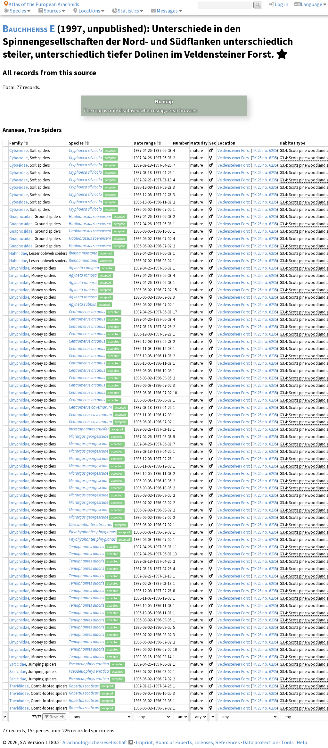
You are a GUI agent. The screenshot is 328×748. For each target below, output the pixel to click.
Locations (89, 10)
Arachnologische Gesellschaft (94, 742)
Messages (167, 10)
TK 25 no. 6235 (264, 150)
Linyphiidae (19, 267)
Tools (287, 742)
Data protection (260, 742)
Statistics (128, 10)
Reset (54, 716)
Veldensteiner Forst (233, 150)
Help (302, 742)
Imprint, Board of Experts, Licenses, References (188, 742)
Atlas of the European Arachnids (44, 4)
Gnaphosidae (20, 216)
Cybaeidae (18, 150)
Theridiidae (19, 685)
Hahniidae (18, 253)
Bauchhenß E (29, 28)
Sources (52, 10)
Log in (281, 4)
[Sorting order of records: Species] (87, 143)
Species (18, 10)
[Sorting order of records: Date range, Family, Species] (159, 143)
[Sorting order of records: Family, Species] (26, 143)
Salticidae (17, 664)
